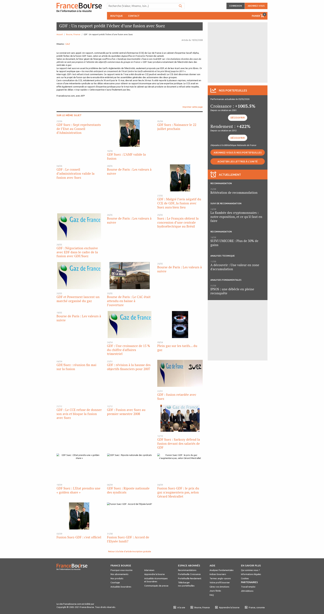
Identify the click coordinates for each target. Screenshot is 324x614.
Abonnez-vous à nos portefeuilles (238, 152)
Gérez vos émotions (219, 586)
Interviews (149, 570)
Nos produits (117, 578)
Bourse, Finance (73, 34)
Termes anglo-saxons (220, 578)
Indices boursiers (218, 574)
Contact (134, 16)
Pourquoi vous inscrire (121, 570)
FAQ (212, 595)
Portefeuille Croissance (189, 574)
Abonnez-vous (256, 6)
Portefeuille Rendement (189, 578)
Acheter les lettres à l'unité (238, 161)
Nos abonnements (119, 574)
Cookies (245, 578)
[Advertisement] (237, 52)
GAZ (67, 44)
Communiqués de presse (156, 585)
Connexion (235, 6)
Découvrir (238, 117)
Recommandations (187, 570)
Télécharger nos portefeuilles (186, 584)
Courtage (115, 582)
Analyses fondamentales (222, 570)
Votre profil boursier (220, 582)
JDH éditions (247, 591)
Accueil (60, 34)
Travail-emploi (248, 586)
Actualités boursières (121, 586)
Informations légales (251, 574)
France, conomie (257, 607)
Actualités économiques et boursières (156, 580)
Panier (258, 15)
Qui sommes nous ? (250, 570)
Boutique (116, 16)
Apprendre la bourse (154, 574)
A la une (181, 607)
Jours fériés (215, 591)
